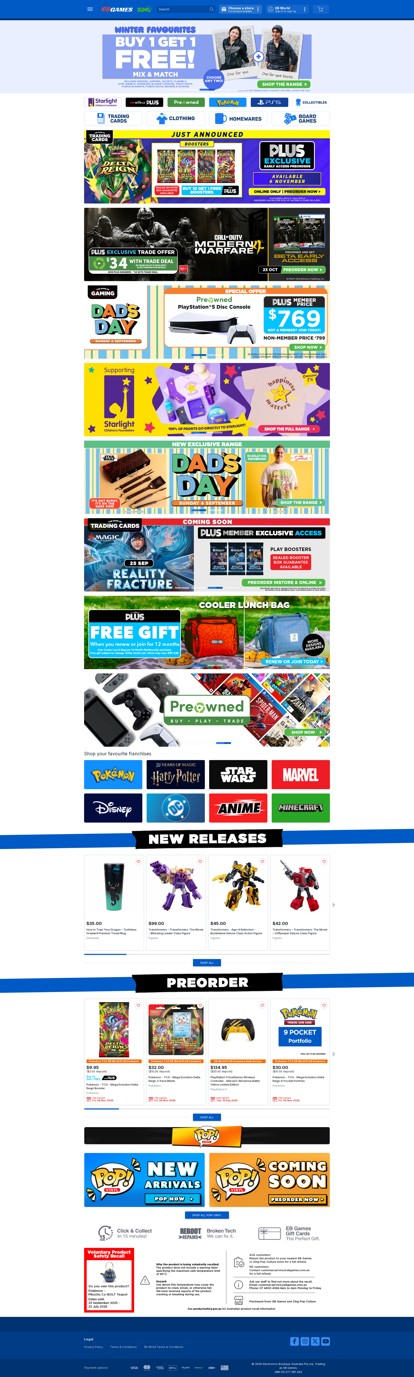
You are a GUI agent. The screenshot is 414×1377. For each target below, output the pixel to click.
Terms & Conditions (123, 1347)
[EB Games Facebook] (294, 1341)
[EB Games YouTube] (325, 1341)
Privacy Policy (93, 1347)
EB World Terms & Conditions (163, 1347)
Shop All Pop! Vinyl (207, 1215)
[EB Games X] (315, 1341)
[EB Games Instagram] (305, 1341)
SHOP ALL (207, 962)
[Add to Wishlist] (138, 861)
